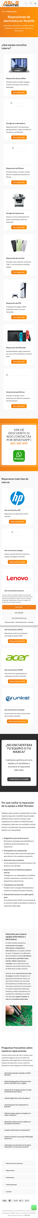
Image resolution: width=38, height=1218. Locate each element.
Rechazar (19, 613)
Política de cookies (9, 622)
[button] (30, 3)
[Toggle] (2, 1073)
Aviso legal (30, 622)
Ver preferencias (19, 618)
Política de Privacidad (21, 622)
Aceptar (19, 607)
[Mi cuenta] (25, 3)
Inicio (3, 11)
